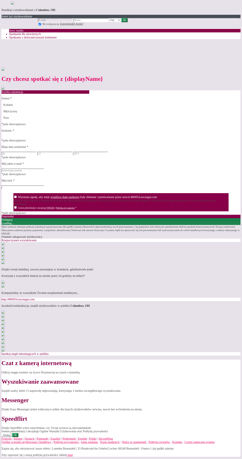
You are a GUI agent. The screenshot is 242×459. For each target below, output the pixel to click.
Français (7, 438)
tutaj (70, 455)
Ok (15, 435)
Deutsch (29, 438)
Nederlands (69, 438)
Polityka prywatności (65, 208)
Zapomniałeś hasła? (71, 23)
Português (42, 438)
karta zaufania (90, 442)
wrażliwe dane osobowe (64, 197)
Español (55, 438)
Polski (92, 438)
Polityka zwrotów (160, 442)
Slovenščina (106, 438)
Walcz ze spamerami (134, 442)
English (82, 438)
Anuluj (6, 435)
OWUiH (50, 208)
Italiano (18, 438)
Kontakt (177, 442)
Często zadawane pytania (199, 442)
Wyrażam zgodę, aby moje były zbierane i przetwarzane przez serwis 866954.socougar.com (87, 197)
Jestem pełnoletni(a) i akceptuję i (47, 208)
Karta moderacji (110, 442)
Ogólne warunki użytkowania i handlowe (27, 442)
